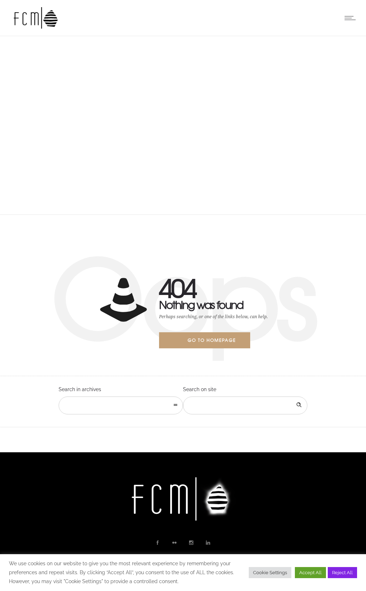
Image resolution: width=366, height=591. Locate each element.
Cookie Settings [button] (270, 572)
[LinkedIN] (208, 543)
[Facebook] (157, 543)
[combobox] (121, 405)
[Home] (35, 27)
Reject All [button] (342, 572)
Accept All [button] (310, 572)
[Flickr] (174, 543)
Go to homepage (212, 340)
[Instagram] (191, 543)
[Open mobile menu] (352, 18)
